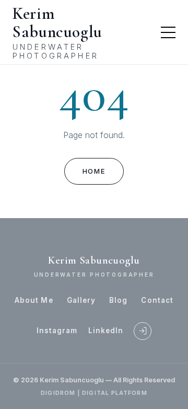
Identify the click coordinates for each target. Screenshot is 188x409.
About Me (34, 300)
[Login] (142, 331)
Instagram (57, 330)
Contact (157, 300)
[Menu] (168, 32)
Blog (118, 300)
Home (94, 171)
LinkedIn (106, 330)
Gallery (81, 300)
